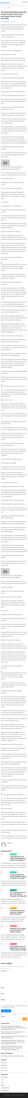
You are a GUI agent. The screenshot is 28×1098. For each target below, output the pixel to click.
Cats (2, 1080)
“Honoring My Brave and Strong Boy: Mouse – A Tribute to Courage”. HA (18, 877)
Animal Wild (4, 1077)
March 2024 (4, 1070)
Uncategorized (5, 1090)
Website (3, 999)
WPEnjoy (23, 1095)
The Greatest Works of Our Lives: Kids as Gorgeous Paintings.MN (18, 894)
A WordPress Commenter (8, 1056)
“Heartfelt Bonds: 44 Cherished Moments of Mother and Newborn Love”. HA (18, 859)
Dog (2, 1082)
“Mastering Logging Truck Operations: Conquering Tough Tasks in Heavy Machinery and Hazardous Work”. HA (13, 1027)
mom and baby (8, 7)
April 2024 (3, 1068)
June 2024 (3, 1062)
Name (3, 987)
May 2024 (3, 1065)
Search (3, 1016)
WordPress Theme (16, 1095)
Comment (4, 971)
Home (2, 7)
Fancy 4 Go (4, 2)
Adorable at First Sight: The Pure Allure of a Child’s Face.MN (18, 930)
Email (3, 993)
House (3, 1085)
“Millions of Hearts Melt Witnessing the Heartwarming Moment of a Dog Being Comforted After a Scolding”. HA (11, 1048)
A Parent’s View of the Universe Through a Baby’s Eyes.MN (17, 912)
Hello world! (20, 1056)
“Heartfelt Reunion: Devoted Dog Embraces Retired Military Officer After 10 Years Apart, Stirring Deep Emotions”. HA (13, 1042)
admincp (9, 843)
